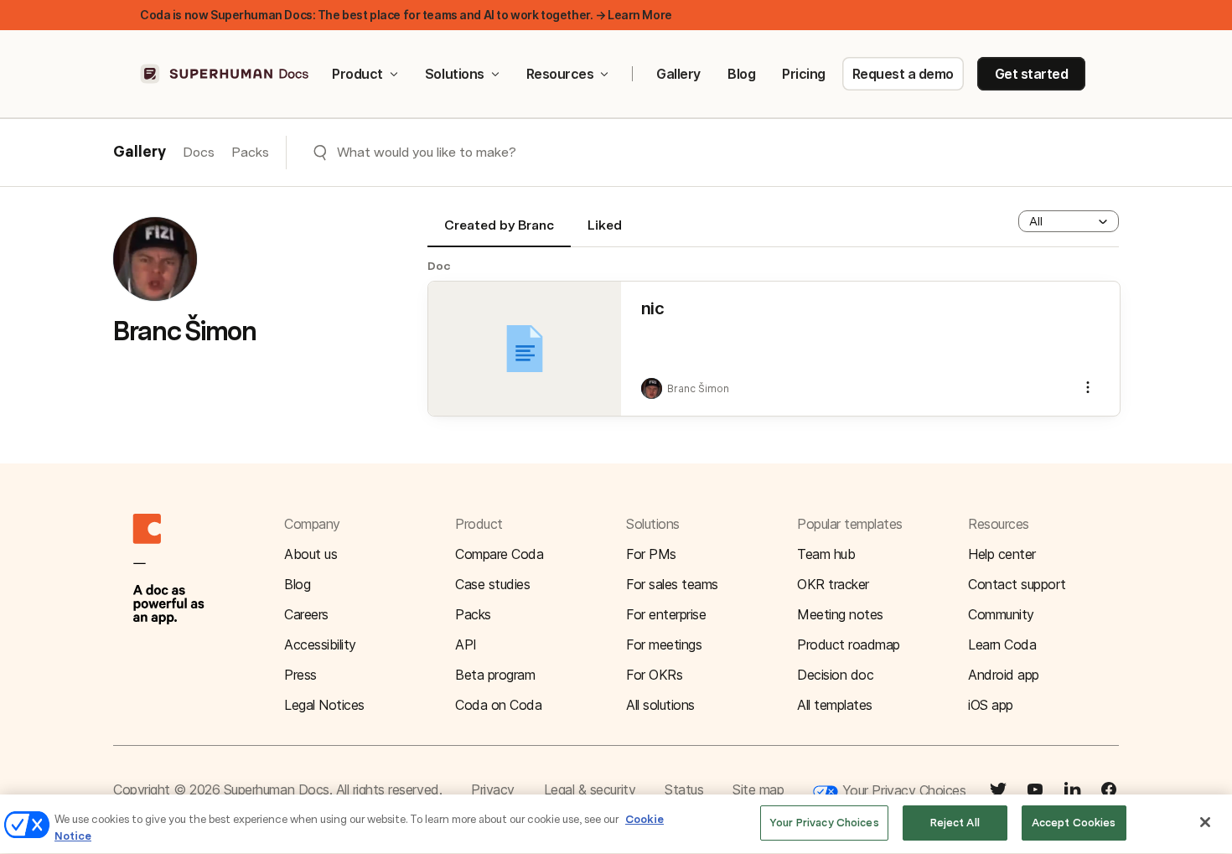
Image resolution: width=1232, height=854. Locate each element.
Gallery (678, 73)
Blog (741, 73)
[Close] (1205, 822)
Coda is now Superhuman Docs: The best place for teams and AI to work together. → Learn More (406, 15)
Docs (199, 152)
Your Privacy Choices (901, 790)
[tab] (499, 232)
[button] (1068, 221)
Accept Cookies (1074, 822)
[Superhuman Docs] (225, 74)
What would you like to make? (426, 152)
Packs (250, 152)
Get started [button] (1032, 73)
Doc (439, 265)
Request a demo (903, 73)
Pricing (804, 73)
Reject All (955, 822)
